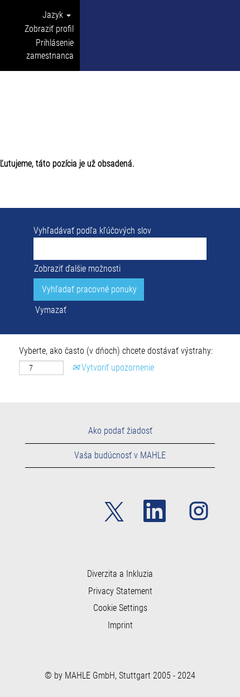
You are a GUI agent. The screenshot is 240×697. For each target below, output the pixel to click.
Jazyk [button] (53, 15)
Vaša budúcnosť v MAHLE (120, 455)
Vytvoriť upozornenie (116, 367)
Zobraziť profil (49, 28)
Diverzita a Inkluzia (120, 574)
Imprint (120, 625)
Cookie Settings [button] (120, 608)
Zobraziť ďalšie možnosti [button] (77, 268)
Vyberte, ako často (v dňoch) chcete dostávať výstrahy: (116, 350)
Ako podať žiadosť (120, 430)
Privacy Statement (120, 591)
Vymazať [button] (50, 310)
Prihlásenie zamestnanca (50, 49)
